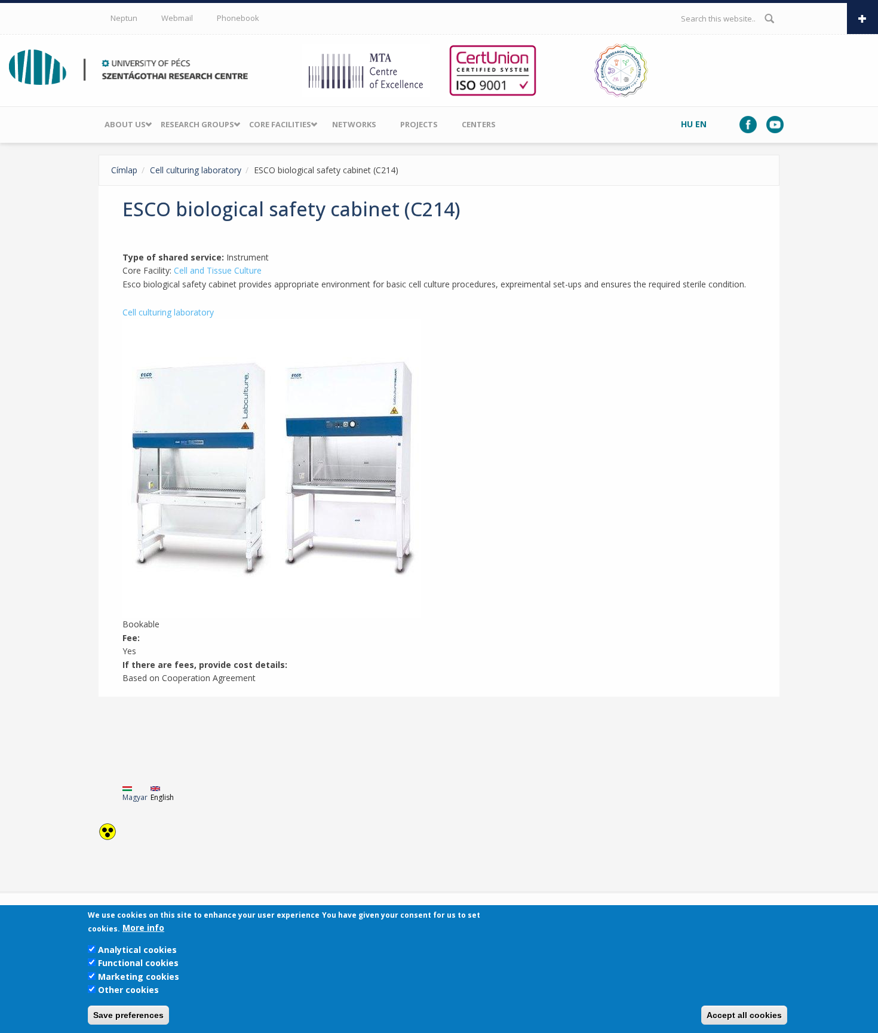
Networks (354, 124)
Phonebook (238, 18)
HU (687, 124)
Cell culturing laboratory (195, 170)
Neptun (123, 18)
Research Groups (197, 124)
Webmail (177, 18)
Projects (419, 124)
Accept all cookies (744, 1015)
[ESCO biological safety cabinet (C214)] (439, 468)
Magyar (135, 797)
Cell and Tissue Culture (218, 270)
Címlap (124, 170)
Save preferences (128, 1015)
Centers (479, 124)
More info (143, 928)
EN (701, 124)
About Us (125, 124)
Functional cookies (138, 962)
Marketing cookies (138, 976)
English (162, 797)
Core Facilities (280, 124)
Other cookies (128, 989)
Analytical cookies (137, 949)
